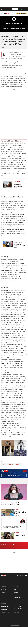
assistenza (19, 620)
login (25, 9)
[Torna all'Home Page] (6, 13)
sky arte (3, 592)
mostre (18, 464)
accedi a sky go (20, 575)
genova (11, 464)
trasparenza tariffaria (12, 620)
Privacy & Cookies (9, 619)
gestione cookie (5, 606)
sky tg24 (3, 586)
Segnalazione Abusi (15, 625)
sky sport (3, 584)
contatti (23, 620)
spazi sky (16, 595)
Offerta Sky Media (5, 612)
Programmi (17, 597)
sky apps (16, 586)
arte (4, 464)
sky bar (16, 592)
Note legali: (3, 603)
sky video (3, 589)
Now (15, 589)
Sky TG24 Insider (21, 13)
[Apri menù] (2, 13)
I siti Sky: (3, 581)
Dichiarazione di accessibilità (18, 609)
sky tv (15, 584)
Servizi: (15, 581)
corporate (16, 612)
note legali (4, 609)
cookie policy (17, 606)
